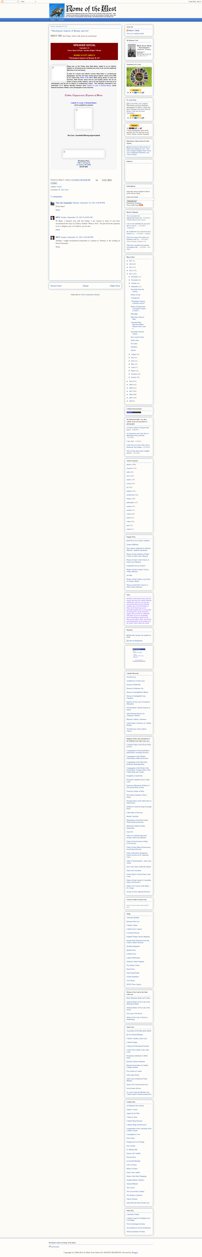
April (133, 367)
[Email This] (103, 180)
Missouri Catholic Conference (136, 719)
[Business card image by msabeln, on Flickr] (140, 57)
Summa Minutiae (132, 1184)
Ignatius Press (131, 950)
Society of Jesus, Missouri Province (138, 892)
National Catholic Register (135, 961)
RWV (58, 217)
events (59, 187)
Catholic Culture (132, 925)
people (129, 506)
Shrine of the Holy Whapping (136, 1176)
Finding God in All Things (135, 1142)
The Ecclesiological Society (136, 1224)
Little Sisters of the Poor (135, 812)
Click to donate (132, 154)
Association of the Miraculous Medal (139, 1031)
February (134, 374)
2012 (131, 270)
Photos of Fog (135, 295)
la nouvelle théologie (133, 1161)
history (129, 499)
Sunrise (133, 350)
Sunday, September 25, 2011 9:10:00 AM (76, 217)
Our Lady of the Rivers (134, 1013)
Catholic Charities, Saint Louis (137, 1038)
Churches (61, 20)
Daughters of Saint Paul (134, 776)
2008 (131, 388)
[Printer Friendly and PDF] (54, 183)
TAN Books (131, 980)
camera (129, 529)
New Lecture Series (137, 337)
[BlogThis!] (105, 180)
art (127, 487)
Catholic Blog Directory (135, 1121)
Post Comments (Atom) (90, 295)
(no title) (129, 575)
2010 (131, 381)
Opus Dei (130, 832)
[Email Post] (96, 180)
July (132, 357)
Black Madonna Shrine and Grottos (138, 998)
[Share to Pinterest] (111, 180)
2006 (131, 394)
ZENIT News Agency (134, 984)
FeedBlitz (138, 203)
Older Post (115, 286)
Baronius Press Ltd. (133, 921)
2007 (131, 391)
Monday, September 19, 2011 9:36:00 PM (89, 203)
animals (129, 510)
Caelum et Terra (132, 1117)
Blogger (135, 1252)
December (134, 277)
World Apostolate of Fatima (136, 1232)
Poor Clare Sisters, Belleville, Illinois (139, 867)
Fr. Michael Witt (132, 1150)
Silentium (134, 347)
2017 (131, 261)
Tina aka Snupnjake (64, 203)
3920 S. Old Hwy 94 (83, 163)
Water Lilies (135, 340)
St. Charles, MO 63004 (83, 165)
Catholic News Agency (134, 929)
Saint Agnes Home (133, 1075)
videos (129, 521)
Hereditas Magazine (133, 946)
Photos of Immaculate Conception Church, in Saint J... (138, 308)
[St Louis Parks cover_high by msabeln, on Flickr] (136, 103)
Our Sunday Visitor (133, 965)
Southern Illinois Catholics (135, 1180)
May (133, 364)
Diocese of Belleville (133, 685)
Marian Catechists (132, 816)
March (133, 371)
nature (129, 480)
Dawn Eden (131, 1138)
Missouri (135, 657)
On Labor (134, 344)
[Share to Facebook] (109, 180)
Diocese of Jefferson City (135, 688)
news (128, 476)
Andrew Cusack (132, 1109)
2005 (131, 398)
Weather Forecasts (131, 905)
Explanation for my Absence (136, 566)
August (133, 354)
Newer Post (56, 286)
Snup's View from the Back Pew (137, 1084)
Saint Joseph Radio (133, 973)
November (135, 280)
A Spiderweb (135, 298)
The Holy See (131, 677)
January (134, 377)
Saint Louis (141, 655)
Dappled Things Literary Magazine (138, 937)
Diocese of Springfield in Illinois (137, 692)
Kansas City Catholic (134, 1153)
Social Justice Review (134, 1088)
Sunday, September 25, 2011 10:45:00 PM (77, 237)
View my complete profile (135, 33)
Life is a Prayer (132, 1165)
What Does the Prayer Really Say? (138, 1203)
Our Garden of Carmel (134, 1071)
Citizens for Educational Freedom (138, 1046)
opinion (129, 491)
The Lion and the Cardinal (135, 1191)
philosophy (130, 502)
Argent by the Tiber (133, 1113)
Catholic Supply (132, 1042)
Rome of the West (137, 652)
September (135, 286)
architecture (130, 495)
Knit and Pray (131, 1157)
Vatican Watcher (132, 1199)
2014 (131, 264)
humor (129, 518)
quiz (128, 525)
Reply (58, 210)
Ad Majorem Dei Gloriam (135, 1106)
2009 (131, 384)
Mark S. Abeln (134, 30)
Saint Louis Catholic (133, 1172)
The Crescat (131, 1188)
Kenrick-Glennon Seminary (136, 1061)
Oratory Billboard (132, 544)
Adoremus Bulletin (133, 917)
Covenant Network (133, 933)
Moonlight (134, 314)
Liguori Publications (133, 958)
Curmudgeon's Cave (133, 1134)
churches (129, 468)
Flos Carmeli (131, 1146)
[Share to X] (107, 180)
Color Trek (130, 441)
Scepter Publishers (133, 977)
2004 (131, 401)
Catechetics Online (133, 1214)
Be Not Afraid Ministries (135, 1034)
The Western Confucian (134, 1195)
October (134, 283)
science (129, 514)
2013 (131, 267)
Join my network (139, 660)
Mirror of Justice (132, 1169)
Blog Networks (136, 649)
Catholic (135, 655)
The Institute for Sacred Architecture (139, 1228)
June (133, 361)
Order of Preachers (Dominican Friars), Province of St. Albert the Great (138, 855)
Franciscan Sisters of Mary (135, 791)
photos (129, 464)
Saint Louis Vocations (134, 870)
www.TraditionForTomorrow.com (138, 152)
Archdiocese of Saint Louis (136, 681)
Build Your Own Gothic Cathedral (138, 541)
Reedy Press (131, 969)
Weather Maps (140, 905)
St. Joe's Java (63, 190)
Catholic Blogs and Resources (137, 1125)
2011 (131, 274)
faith (128, 472)
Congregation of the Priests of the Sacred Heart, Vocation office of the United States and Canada (138, 770)
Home (52, 20)
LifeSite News (131, 954)
